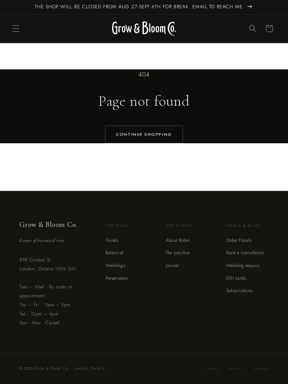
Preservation (116, 278)
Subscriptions (239, 290)
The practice (177, 252)
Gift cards (236, 278)
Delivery (260, 368)
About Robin (178, 240)
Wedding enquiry (243, 265)
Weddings (115, 265)
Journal (172, 265)
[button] (16, 28)
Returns (235, 368)
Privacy (211, 368)
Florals (111, 240)
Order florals (238, 240)
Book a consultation (245, 252)
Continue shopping (144, 134)
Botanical (114, 252)
